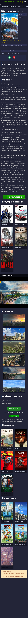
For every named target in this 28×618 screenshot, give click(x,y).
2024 (22, 6)
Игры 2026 (13, 6)
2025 (18, 6)
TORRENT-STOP (12, 1)
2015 (23, 14)
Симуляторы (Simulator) (8, 40)
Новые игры (4, 6)
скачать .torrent (14, 408)
